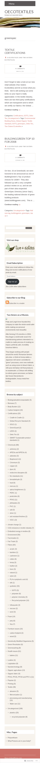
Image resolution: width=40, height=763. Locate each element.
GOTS (26, 116)
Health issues (13, 651)
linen (11, 569)
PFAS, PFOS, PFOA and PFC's (19, 677)
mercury (13, 486)
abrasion (13, 691)
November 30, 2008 (20, 160)
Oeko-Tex (29, 124)
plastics (12, 713)
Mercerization (15, 695)
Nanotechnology (14, 667)
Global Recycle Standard (19, 421)
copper (12, 466)
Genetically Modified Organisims (19, 641)
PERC (12, 493)
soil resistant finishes (17, 516)
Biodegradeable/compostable (18, 400)
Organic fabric (13, 674)
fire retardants (15, 476)
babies (12, 655)
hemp (12, 562)
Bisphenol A (14, 459)
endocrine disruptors (17, 473)
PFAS (12, 500)
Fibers (10, 545)
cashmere (13, 556)
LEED (12, 431)
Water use (13, 704)
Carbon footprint (13, 410)
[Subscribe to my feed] (7, 303)
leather (12, 566)
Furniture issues (13, 629)
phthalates (13, 503)
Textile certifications (15, 51)
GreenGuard (14, 428)
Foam (10, 616)
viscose (12, 608)
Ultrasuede (14, 605)
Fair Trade (11, 541)
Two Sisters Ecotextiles (13, 126)
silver (12, 513)
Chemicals (11, 445)
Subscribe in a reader (17, 303)
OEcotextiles (19, 11)
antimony (13, 449)
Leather (10, 660)
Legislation (12, 663)
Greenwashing (13, 648)
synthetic (13, 586)
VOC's (12, 520)
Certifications (18, 116)
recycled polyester (18, 717)
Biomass (11, 403)
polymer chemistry (18, 597)
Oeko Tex (13, 434)
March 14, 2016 (20, 71)
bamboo (13, 552)
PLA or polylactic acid (17, 579)
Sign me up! (12, 282)
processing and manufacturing (21, 698)
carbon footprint (15, 633)
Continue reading (11, 110)
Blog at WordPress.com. (13, 758)
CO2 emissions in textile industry (19, 528)
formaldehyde (15, 479)
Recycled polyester (19, 600)
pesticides (13, 496)
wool (11, 612)
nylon (12, 576)
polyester (15, 593)
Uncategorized (13, 118)
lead (11, 483)
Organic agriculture (15, 670)
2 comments (20, 157)
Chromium (13, 462)
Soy (11, 624)
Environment (12, 535)
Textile (10, 687)
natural (12, 572)
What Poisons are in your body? (19, 741)
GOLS (12, 424)
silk (11, 583)
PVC (11, 506)
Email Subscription (15, 263)
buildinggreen (16, 213)
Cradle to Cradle (16, 417)
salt (11, 510)
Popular (10, 680)
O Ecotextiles (20, 334)
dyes (11, 469)
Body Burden (12, 407)
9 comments (20, 68)
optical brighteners (16, 489)
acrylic (12, 549)
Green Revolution (14, 644)
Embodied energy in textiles (18, 531)
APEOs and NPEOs (17, 452)
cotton (12, 559)
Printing (10, 684)
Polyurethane (12, 738)
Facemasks (12, 538)
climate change (13, 525)
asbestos (13, 456)
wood (12, 636)
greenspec (21, 124)
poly (11, 621)
